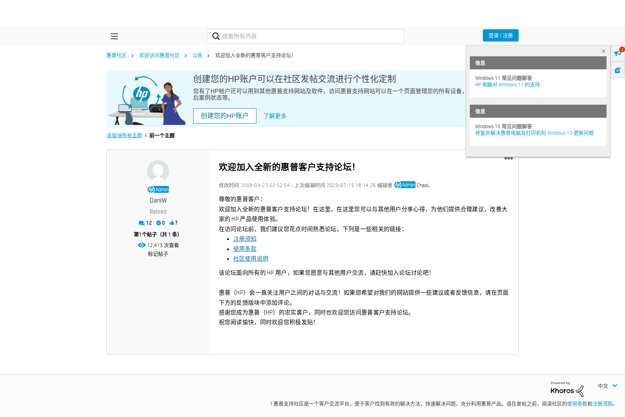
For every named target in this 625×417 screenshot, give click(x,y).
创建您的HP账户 (225, 116)
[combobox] (305, 36)
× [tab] (604, 51)
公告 (197, 55)
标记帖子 (158, 254)
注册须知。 (605, 403)
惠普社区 (116, 55)
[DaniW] (158, 171)
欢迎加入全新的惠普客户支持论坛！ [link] (255, 55)
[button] (508, 158)
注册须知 (245, 239)
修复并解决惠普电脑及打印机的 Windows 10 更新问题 (534, 133)
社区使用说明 (251, 258)
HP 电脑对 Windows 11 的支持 (507, 84)
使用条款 (245, 249)
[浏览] (112, 36)
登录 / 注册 (501, 35)
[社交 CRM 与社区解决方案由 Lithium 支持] (567, 389)
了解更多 (274, 116)
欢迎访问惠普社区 (159, 55)
